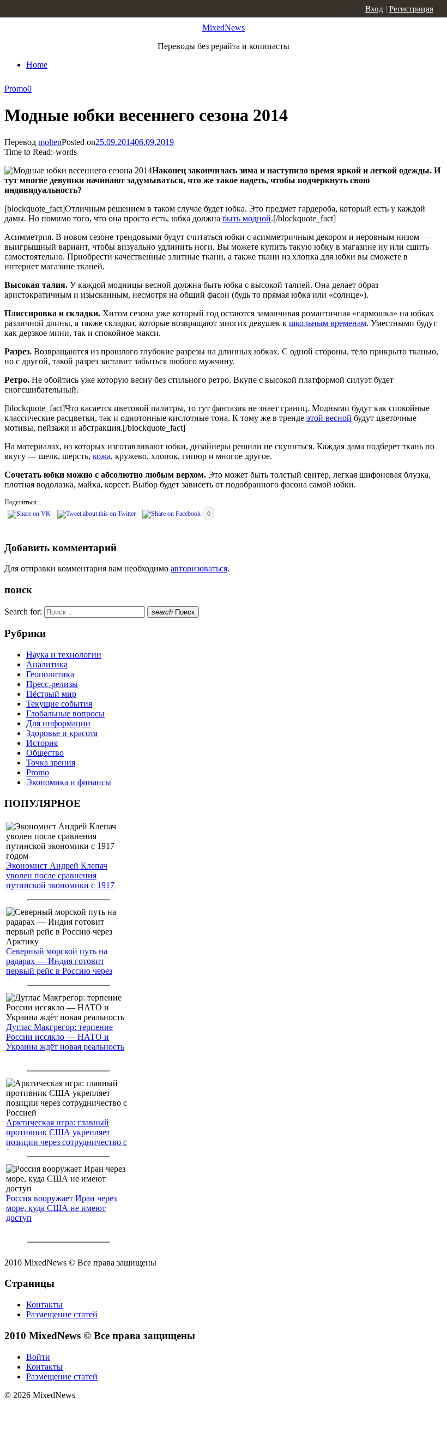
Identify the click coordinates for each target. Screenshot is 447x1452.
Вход (374, 8)
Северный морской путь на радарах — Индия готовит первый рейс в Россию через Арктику (59, 966)
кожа (102, 456)
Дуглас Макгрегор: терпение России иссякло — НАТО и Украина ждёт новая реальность (65, 1036)
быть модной (246, 218)
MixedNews (223, 27)
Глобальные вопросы (65, 713)
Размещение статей (62, 1314)
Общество (45, 752)
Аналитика (47, 664)
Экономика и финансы (68, 782)
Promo (15, 88)
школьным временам (327, 323)
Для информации (58, 723)
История (42, 743)
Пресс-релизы (52, 684)
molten (50, 142)
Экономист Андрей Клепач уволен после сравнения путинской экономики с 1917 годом (60, 880)
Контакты (44, 1304)
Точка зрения (50, 762)
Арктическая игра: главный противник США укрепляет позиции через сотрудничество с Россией (66, 1137)
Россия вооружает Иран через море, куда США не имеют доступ (61, 1208)
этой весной (329, 418)
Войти (38, 1356)
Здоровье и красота (62, 733)
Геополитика (50, 674)
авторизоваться (199, 568)
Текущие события (59, 703)
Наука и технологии (63, 654)
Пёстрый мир (51, 693)
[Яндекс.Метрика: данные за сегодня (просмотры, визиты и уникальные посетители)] (90, 1414)
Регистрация (411, 8)
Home (36, 64)
